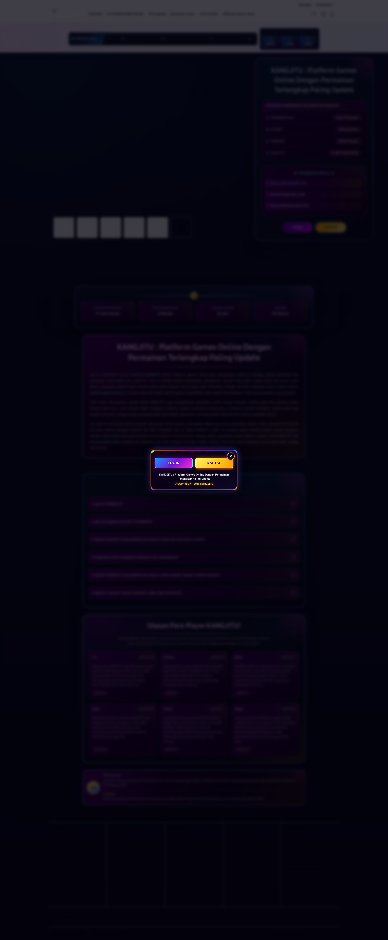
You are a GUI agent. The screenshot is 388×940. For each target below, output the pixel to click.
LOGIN (174, 463)
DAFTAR (214, 463)
